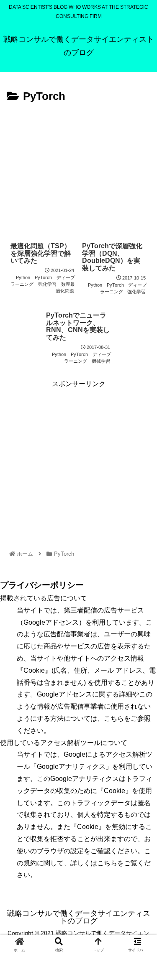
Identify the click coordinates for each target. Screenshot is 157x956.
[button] (140, 771)
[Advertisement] (78, 168)
